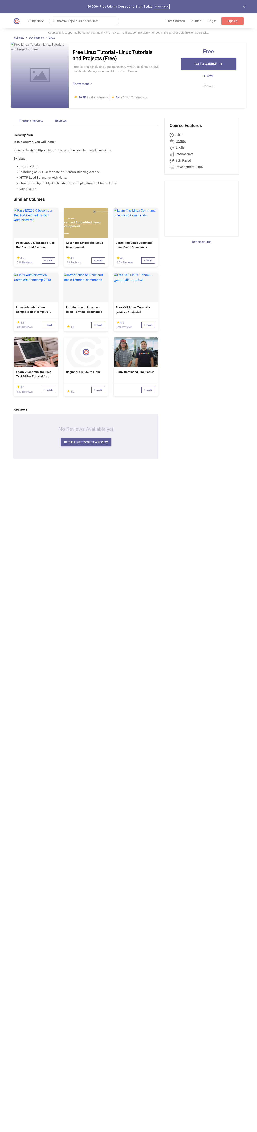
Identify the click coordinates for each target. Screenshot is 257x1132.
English (181, 148)
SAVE (209, 75)
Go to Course (206, 64)
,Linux (199, 167)
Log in (212, 21)
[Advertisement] (198, 208)
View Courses (162, 6)
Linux (52, 37)
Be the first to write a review (86, 442)
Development (36, 37)
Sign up (232, 21)
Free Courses (175, 21)
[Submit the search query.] (54, 21)
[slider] (18, 257)
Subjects (19, 37)
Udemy (181, 141)
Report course (201, 242)
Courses (196, 21)
